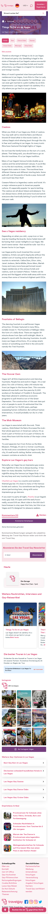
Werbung (29, 869)
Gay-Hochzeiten (9, 875)
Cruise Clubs (7, 45)
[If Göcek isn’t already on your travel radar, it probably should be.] (9, 699)
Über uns (5, 866)
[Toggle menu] (2, 5)
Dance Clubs (22, 40)
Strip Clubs (28, 45)
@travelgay (13, 686)
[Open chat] (31, 5)
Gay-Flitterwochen (10, 877)
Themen (5, 894)
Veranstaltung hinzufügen (32, 879)
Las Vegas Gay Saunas (14, 782)
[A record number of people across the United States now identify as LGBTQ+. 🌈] (9, 736)
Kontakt (5, 869)
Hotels (5, 40)
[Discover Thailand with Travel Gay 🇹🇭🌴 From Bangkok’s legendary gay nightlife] (9, 718)
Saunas (32, 40)
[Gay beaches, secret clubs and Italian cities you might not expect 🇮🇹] (24, 699)
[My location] (5, 909)
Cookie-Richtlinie (9, 883)
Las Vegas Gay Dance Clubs (16, 789)
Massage (18, 45)
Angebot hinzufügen (34, 883)
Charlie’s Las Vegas (10, 481)
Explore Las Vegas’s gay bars (17, 460)
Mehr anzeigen (6, 51)
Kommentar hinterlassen (24, 521)
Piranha (31, 497)
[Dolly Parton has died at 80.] (39, 699)
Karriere (29, 886)
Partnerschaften (33, 866)
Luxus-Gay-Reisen (9, 886)
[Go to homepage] (9, 6)
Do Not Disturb (8, 889)
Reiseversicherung (9, 891)
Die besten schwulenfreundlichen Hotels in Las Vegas (23, 772)
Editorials (10, 21)
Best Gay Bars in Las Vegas (16, 763)
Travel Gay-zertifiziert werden (35, 890)
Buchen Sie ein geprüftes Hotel (27, 910)
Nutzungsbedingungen (11, 880)
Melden (42, 515)
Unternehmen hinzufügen (31, 873)
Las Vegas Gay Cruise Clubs (16, 797)
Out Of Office (8, 872)
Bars (12, 40)
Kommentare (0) (10, 515)
